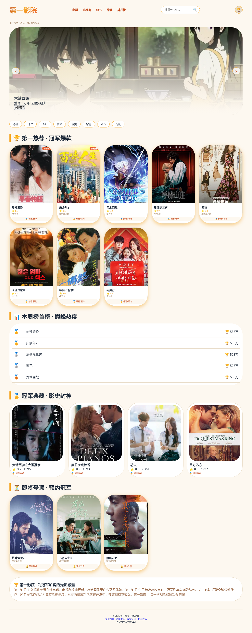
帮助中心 (120, 618)
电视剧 (87, 10)
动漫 (109, 10)
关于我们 (109, 618)
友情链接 (131, 618)
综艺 (99, 10)
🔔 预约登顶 (31, 566)
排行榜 (121, 10)
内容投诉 (142, 618)
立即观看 (20, 107)
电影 (75, 10)
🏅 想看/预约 (31, 219)
